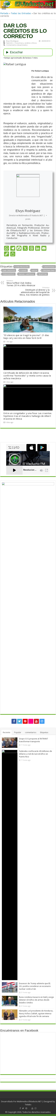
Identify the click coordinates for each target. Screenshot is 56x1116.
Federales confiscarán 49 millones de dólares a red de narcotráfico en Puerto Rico (35, 754)
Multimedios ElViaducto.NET (29, 1101)
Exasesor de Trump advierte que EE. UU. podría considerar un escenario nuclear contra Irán (35, 986)
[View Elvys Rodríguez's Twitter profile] (38, 203)
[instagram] (42, 721)
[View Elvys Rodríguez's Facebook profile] (11, 203)
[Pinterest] (25, 721)
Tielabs (28, 1104)
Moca (34, 270)
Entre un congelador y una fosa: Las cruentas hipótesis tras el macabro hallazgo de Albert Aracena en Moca (27, 416)
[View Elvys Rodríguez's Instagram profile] (24, 203)
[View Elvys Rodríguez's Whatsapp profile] (17, 203)
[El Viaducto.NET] (28, 4)
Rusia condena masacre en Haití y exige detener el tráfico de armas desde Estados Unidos (36, 1000)
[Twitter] (19, 721)
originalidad (49, 270)
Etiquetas (44, 732)
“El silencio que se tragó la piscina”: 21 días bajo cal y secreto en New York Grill (26, 336)
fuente (23, 270)
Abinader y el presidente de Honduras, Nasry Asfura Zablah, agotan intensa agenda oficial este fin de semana (36, 1013)
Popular (17, 732)
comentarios (30, 732)
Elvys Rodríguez (12, 41)
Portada (4, 13)
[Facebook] (14, 721)
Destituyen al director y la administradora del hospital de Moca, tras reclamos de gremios (34, 291)
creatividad (49, 267)
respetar (43, 274)
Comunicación (21, 267)
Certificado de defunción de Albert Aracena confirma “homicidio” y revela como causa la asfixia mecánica (27, 376)
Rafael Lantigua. (26, 274)
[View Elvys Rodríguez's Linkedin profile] (45, 203)
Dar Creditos (9, 270)
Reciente (6, 732)
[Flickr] (30, 721)
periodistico (8, 274)
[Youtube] (36, 721)
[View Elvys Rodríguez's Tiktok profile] (31, 203)
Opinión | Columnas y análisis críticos (21, 43)
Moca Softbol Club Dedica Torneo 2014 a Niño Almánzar (21, 283)
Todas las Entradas (21, 13)
